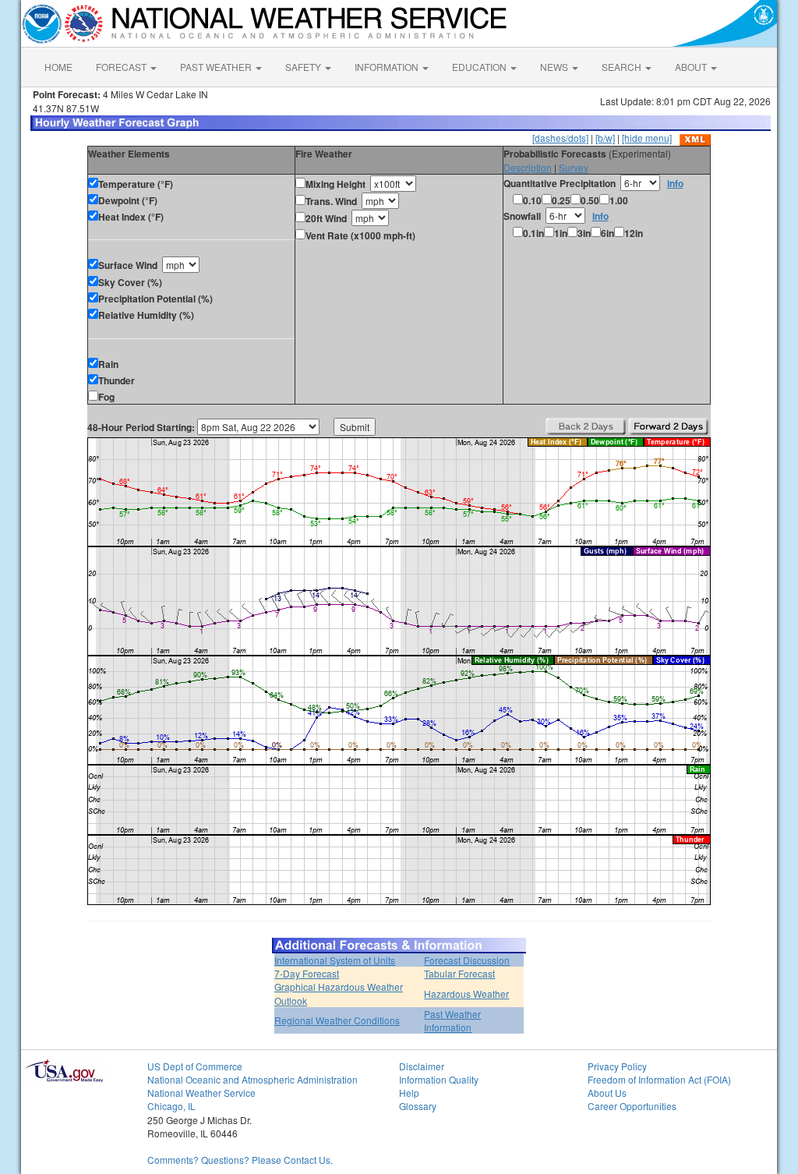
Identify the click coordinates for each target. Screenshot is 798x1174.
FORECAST (122, 66)
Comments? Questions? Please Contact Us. (240, 1159)
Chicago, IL (171, 1105)
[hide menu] (647, 137)
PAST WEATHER (217, 66)
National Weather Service (201, 1092)
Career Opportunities (632, 1105)
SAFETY (304, 66)
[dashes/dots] (560, 137)
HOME (58, 66)
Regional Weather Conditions (337, 1020)
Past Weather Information (452, 1020)
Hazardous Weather (466, 993)
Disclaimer (421, 1066)
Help (409, 1092)
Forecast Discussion (467, 960)
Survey (573, 167)
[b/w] (605, 137)
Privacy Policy (617, 1066)
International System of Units (334, 960)
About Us (607, 1092)
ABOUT (692, 66)
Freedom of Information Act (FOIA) (659, 1079)
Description (527, 167)
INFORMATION (388, 66)
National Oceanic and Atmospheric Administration (252, 1079)
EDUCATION (480, 66)
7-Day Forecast (306, 973)
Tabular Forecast (459, 973)
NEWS (555, 66)
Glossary (417, 1105)
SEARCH (623, 66)
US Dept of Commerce (194, 1066)
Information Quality (438, 1079)
